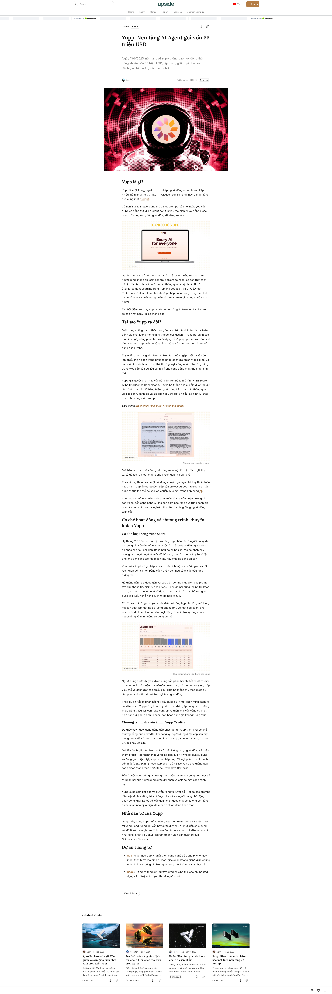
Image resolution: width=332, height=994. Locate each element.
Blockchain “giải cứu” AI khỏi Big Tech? (159, 405)
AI (200, 491)
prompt (144, 199)
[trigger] (93, 4)
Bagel (130, 871)
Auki (130, 855)
